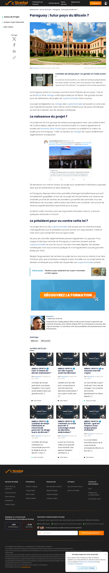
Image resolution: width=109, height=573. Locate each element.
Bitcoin (38, 95)
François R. (38, 377)
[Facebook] (14, 45)
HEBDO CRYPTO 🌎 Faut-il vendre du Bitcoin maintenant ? (41, 370)
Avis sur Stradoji (73, 490)
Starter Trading (31, 486)
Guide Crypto (10, 504)
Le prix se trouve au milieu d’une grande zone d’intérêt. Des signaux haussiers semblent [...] (66, 447)
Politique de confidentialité (87, 562)
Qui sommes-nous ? (75, 486)
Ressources (34, 9)
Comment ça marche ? (10, 487)
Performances (54, 3)
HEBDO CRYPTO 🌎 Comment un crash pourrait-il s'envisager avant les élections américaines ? (67, 426)
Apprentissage (52, 490)
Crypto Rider (30, 490)
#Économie (45, 341)
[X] (14, 39)
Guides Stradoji (52, 494)
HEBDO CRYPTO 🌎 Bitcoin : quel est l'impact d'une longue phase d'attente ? (92, 425)
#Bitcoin (34, 341)
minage (50, 95)
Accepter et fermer (87, 568)
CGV (90, 489)
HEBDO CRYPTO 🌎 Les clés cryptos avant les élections (67, 370)
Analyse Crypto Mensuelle (14, 22)
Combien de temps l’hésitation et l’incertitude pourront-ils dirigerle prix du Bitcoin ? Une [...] (41, 447)
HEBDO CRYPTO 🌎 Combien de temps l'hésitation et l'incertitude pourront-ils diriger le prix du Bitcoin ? (41, 426)
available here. (26, 567)
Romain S (35, 68)
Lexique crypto (52, 498)
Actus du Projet (11, 16)
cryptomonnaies (70, 98)
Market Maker (31, 498)
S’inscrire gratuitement (90, 533)
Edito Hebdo (8, 27)
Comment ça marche (37, 3)
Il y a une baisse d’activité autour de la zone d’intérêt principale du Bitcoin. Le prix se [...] (94, 445)
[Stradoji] (16, 3)
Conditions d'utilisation (75, 564)
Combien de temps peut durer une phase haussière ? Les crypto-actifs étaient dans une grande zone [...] (41, 388)
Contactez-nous (94, 499)
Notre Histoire (64, 3)
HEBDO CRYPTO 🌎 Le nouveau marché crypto (93, 370)
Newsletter (9, 500)
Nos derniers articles (54, 486)
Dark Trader (30, 494)
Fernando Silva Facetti (50, 128)
